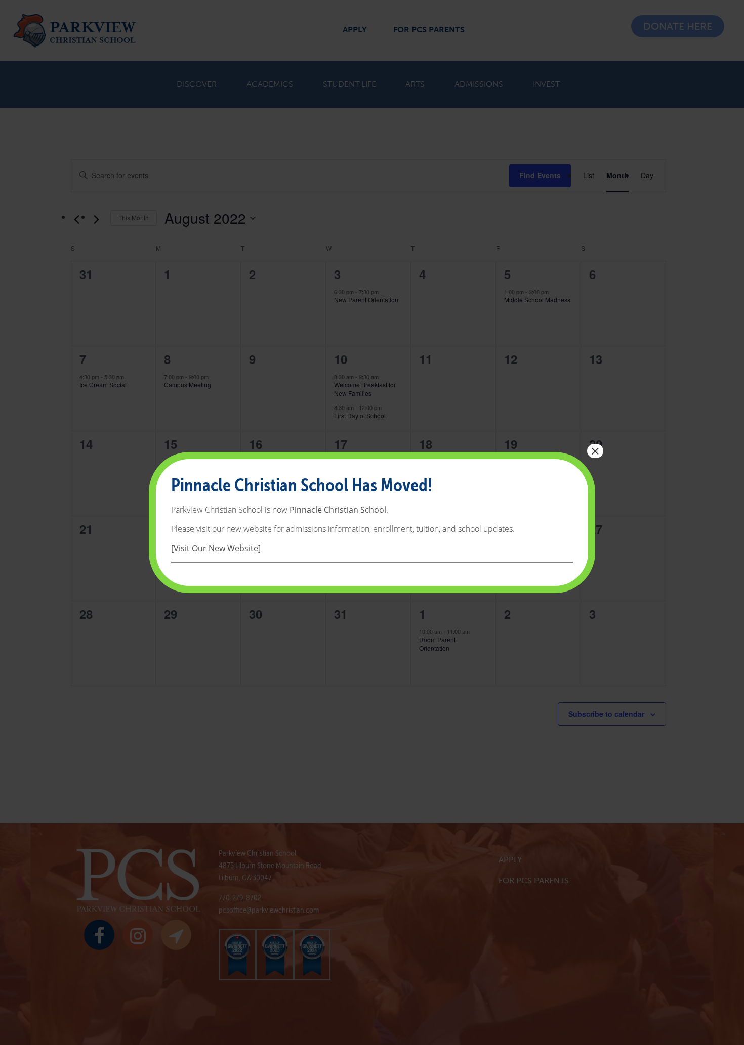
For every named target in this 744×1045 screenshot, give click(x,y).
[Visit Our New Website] (216, 548)
